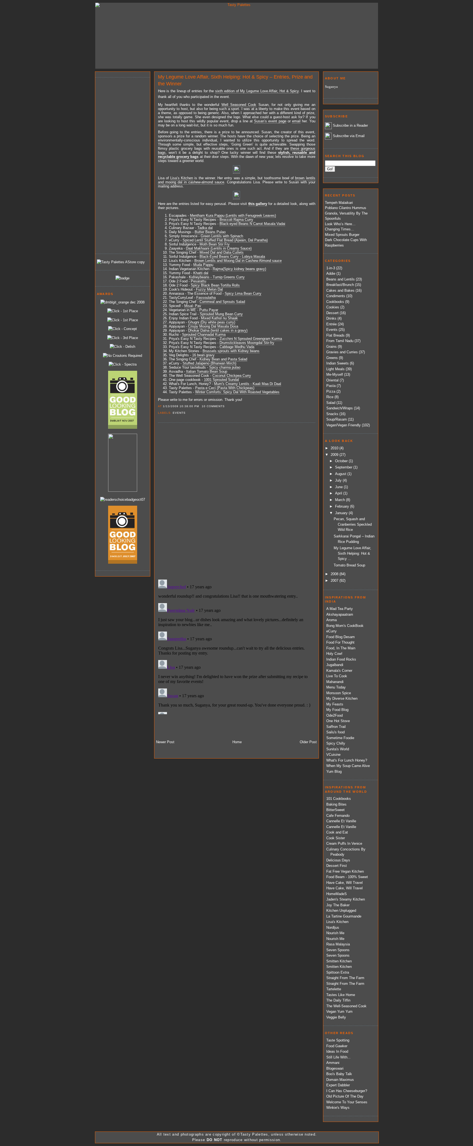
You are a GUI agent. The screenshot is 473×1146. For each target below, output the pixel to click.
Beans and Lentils (340, 279)
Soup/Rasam (336, 419)
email (296, 121)
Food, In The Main (340, 648)
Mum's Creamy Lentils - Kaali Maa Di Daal (247, 384)
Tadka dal (205, 228)
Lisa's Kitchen (337, 922)
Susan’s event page (270, 121)
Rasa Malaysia (338, 944)
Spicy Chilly (335, 743)
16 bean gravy (203, 355)
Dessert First (336, 866)
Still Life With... (338, 1057)
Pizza (330, 391)
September (344, 467)
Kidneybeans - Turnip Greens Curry (217, 277)
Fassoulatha (206, 298)
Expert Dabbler (338, 1085)
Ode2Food (334, 715)
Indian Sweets (337, 363)
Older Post (308, 742)
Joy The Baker (338, 905)
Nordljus (332, 927)
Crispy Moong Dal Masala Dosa (213, 326)
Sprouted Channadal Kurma (204, 334)
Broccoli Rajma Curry (236, 220)
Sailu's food (335, 732)
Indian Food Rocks (341, 659)
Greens (332, 358)
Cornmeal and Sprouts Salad (222, 302)
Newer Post (165, 742)
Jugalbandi (334, 665)
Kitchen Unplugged (341, 910)
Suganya (331, 87)
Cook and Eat (337, 832)
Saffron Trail (336, 727)
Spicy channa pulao (224, 367)
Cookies (332, 307)
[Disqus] (236, 500)
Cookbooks (335, 302)
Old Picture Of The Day (345, 1096)
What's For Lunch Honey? (346, 760)
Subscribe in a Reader (350, 125)
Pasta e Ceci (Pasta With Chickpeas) (224, 388)
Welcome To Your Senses (346, 1102)
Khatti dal (200, 273)
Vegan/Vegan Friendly (343, 425)
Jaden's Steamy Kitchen (345, 899)
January (342, 513)
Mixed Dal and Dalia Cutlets (222, 252)
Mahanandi (335, 682)
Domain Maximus (340, 1080)
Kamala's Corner (339, 670)
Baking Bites (336, 804)
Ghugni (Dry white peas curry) (211, 322)
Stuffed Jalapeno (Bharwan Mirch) (209, 363)
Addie (330, 273)
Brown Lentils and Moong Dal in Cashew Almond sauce (238, 261)
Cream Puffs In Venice (344, 843)
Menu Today (336, 687)
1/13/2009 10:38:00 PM (181, 406)
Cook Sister (335, 838)
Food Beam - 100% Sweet (347, 877)
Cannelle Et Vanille (341, 821)
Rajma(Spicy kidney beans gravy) (239, 269)
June (339, 487)
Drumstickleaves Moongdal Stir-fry (247, 343)
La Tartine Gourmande (343, 916)
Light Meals (335, 369)
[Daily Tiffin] (122, 278)
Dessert (332, 313)
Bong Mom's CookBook (345, 626)
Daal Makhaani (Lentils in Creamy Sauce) (219, 248)
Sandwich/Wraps (339, 408)
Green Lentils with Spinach (222, 236)
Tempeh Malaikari (339, 203)
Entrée (331, 324)
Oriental (332, 380)
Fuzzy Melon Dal (209, 289)
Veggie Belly (336, 1017)
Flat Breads (335, 335)
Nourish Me (335, 933)
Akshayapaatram (339, 614)
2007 (335, 580)
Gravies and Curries (342, 352)
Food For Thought (340, 642)
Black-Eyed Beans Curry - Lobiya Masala (232, 256)
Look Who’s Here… (340, 224)
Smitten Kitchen (339, 961)
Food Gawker (336, 1046)
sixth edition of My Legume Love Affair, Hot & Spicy (257, 91)
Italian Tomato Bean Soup (206, 371)
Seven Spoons (338, 950)
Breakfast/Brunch (340, 285)
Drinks (331, 318)
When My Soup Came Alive (348, 766)
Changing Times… (339, 229)
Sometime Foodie (340, 738)
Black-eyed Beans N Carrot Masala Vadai (252, 224)
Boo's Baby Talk (339, 1074)
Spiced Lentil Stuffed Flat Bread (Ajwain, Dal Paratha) (225, 240)
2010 (335, 448)
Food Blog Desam (340, 637)
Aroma (331, 620)
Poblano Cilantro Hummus (345, 208)
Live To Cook (336, 676)
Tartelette (333, 989)
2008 (335, 574)
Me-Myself (334, 374)
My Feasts (334, 704)
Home (237, 742)
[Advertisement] (119, 165)
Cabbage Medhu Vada (237, 347)
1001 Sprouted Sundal (221, 380)
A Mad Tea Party (339, 609)
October (342, 461)
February (342, 506)
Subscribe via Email (349, 136)
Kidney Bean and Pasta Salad (223, 359)
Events (179, 412)
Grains (331, 347)
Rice (329, 397)
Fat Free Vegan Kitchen (345, 871)
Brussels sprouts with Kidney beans (231, 351)
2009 (335, 455)
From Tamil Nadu (339, 341)
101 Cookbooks (338, 799)
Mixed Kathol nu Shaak (219, 318)
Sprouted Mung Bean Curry (221, 314)
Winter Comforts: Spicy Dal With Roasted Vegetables (237, 392)
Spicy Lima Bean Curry (243, 293)
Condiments (335, 296)
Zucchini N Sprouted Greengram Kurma (251, 339)
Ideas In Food (337, 1051)
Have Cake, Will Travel (344, 883)
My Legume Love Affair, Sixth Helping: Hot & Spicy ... (352, 553)
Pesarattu (198, 281)
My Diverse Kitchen (341, 698)
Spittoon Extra (337, 972)
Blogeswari (335, 1068)
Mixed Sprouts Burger (342, 235)
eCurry (331, 631)
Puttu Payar (208, 310)
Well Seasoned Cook (238, 105)
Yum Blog (334, 771)
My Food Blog (337, 710)
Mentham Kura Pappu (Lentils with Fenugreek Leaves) (233, 215)
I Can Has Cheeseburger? (346, 1091)
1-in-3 (330, 268)
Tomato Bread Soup (349, 565)
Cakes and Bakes (340, 290)
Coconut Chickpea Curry (231, 376)
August (341, 474)
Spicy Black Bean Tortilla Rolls (215, 285)
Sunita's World (337, 749)
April (339, 493)
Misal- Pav (192, 306)
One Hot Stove (338, 721)
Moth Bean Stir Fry (215, 244)
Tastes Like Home (340, 995)
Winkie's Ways (338, 1108)
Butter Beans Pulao (210, 232)
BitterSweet (335, 810)
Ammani (332, 1063)
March (340, 500)
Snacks (332, 414)
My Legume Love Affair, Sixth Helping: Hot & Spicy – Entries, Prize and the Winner (235, 80)
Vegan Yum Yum (339, 1011)
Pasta (331, 386)
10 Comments (213, 406)
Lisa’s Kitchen (181, 178)
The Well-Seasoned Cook (346, 1006)
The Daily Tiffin (338, 1000)
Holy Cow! (334, 654)
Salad (330, 403)
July (339, 480)
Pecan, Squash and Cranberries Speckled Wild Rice (353, 524)
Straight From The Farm (345, 978)
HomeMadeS (336, 894)
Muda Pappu (203, 265)
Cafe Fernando (338, 816)
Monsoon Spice (338, 693)
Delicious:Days (338, 860)
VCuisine (333, 755)
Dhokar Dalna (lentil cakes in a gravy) (217, 330)
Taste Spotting (337, 1040)
